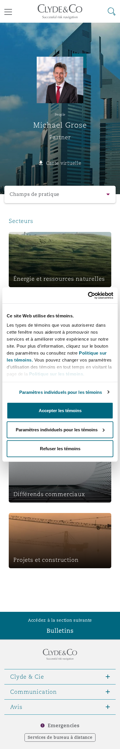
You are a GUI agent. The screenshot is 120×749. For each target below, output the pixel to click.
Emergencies (63, 726)
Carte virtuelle (64, 163)
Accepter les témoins (60, 410)
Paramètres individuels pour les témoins (60, 391)
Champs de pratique (34, 194)
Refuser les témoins (60, 448)
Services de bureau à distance (60, 737)
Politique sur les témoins (56, 373)
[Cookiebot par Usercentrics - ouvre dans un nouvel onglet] (87, 295)
